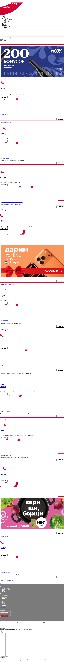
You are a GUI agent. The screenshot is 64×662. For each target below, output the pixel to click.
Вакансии (4, 605)
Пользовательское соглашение (26, 618)
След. (10, 580)
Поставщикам (6, 28)
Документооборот (7, 26)
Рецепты (5, 20)
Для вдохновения (7, 21)
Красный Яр (6, 17)
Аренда (3, 598)
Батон (3, 602)
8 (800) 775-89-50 (3, 607)
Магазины (3, 603)
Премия (4, 24)
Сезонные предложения (6, 589)
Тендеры (5, 27)
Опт (3, 23)
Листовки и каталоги (8, 19)
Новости (5, 22)
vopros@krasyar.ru (3, 608)
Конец (13, 580)
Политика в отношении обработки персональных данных (10, 618)
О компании (4, 34)
